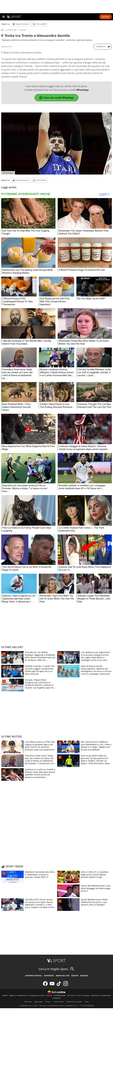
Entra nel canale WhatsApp (59, 97)
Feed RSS (74, 975)
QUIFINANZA (95, 995)
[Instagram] (65, 985)
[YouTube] (52, 985)
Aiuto (87, 1002)
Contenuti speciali (33, 975)
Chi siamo (28, 1002)
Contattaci (49, 975)
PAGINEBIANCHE (59, 995)
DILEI (79, 995)
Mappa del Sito (62, 975)
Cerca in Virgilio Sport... (54, 969)
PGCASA (49, 995)
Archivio (84, 975)
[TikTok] (58, 985)
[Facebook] (45, 985)
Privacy (48, 1002)
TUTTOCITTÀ (71, 995)
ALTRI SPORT (11, 30)
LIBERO (5, 995)
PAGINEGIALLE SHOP (37, 995)
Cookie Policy (59, 1002)
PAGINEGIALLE (22, 995)
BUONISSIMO (106, 995)
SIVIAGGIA (86, 995)
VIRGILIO (12, 995)
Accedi (105, 17)
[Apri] (3, 16)
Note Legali (38, 1002)
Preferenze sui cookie (74, 1002)
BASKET (23, 30)
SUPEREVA (57, 998)
